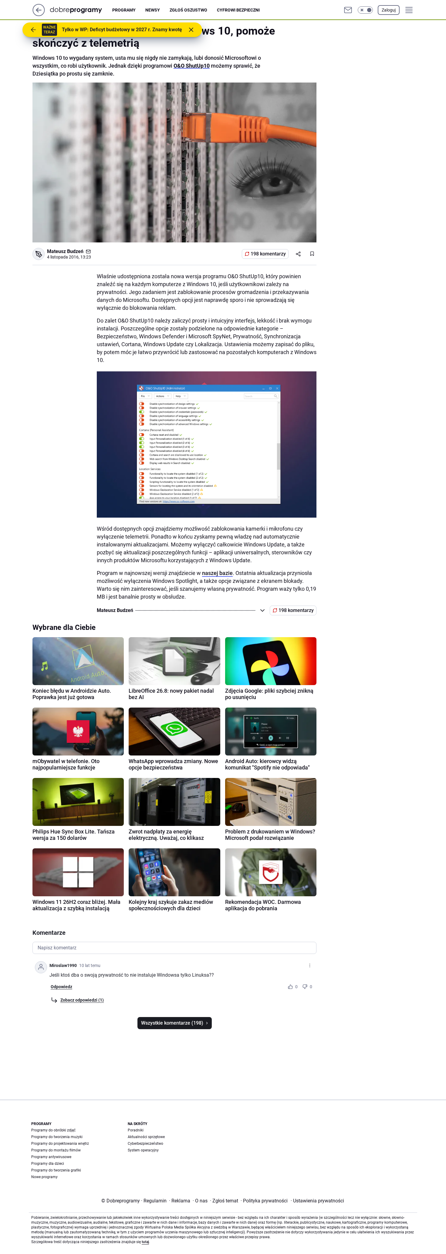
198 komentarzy (268, 254)
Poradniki (136, 1130)
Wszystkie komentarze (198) (172, 1023)
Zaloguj (389, 10)
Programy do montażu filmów (56, 1150)
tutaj (145, 1242)
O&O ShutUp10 (192, 66)
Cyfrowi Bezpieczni (238, 10)
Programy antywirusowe (51, 1157)
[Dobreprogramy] (80, 10)
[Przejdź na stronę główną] (38, 14)
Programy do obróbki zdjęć (53, 1130)
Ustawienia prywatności (317, 1201)
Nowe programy (44, 1177)
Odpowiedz (61, 986)
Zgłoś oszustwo (188, 10)
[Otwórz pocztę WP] (348, 10)
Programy (124, 10)
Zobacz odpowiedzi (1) (82, 1000)
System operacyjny (143, 1150)
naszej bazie (217, 573)
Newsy (152, 10)
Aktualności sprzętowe (146, 1137)
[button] (365, 10)
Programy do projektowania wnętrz (60, 1143)
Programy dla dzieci (47, 1163)
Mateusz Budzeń (65, 251)
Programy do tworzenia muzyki (57, 1137)
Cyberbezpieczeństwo (145, 1143)
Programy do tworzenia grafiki (56, 1170)
